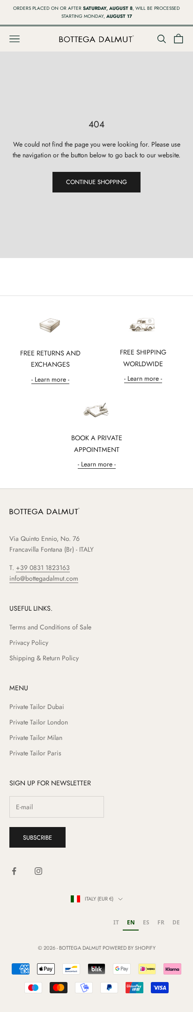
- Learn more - (50, 379)
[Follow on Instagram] (38, 871)
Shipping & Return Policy (44, 658)
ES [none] (146, 922)
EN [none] (131, 922)
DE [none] (176, 922)
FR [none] (160, 922)
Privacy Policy (28, 642)
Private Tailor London (38, 722)
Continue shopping (96, 181)
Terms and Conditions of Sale (50, 627)
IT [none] (116, 922)
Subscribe (37, 837)
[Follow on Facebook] (14, 871)
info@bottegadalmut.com (43, 578)
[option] (116, 923)
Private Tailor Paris (35, 753)
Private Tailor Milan (35, 737)
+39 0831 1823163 (43, 567)
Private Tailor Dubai (36, 706)
